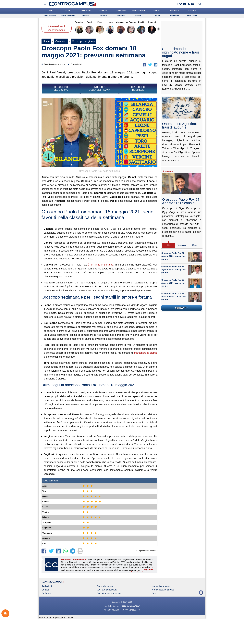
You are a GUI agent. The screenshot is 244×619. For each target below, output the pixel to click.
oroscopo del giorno (61, 88)
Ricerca (138, 16)
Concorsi (121, 16)
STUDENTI (103, 11)
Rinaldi (141, 22)
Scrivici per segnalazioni (109, 593)
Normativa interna (161, 586)
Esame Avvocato (68, 16)
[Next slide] (158, 29)
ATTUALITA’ (174, 11)
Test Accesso (50, 16)
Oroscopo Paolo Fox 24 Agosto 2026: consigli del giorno (173, 296)
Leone (110, 22)
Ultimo (168, 245)
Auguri (156, 16)
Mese (194, 245)
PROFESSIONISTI (138, 11)
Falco (99, 22)
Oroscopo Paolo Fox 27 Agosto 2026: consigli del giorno (173, 256)
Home (46, 41)
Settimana (181, 245)
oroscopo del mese (138, 88)
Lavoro (103, 16)
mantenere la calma (145, 352)
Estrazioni (192, 16)
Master (85, 16)
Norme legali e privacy (163, 590)
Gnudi (89, 22)
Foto (154, 593)
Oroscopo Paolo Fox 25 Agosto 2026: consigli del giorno (173, 283)
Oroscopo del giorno (83, 41)
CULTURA (156, 11)
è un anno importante (100, 264)
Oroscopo (174, 16)
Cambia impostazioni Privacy (58, 617)
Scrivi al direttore (105, 586)
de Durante (131, 22)
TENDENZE (192, 11)
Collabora (46, 593)
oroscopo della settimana (99, 88)
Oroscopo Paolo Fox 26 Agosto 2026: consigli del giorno (173, 269)
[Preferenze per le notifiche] (5, 613)
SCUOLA (68, 11)
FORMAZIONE (121, 11)
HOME (50, 11)
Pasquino (79, 22)
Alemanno (120, 22)
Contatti (45, 590)
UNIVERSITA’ (86, 11)
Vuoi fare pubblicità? (107, 590)
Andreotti (152, 22)
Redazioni (47, 586)
